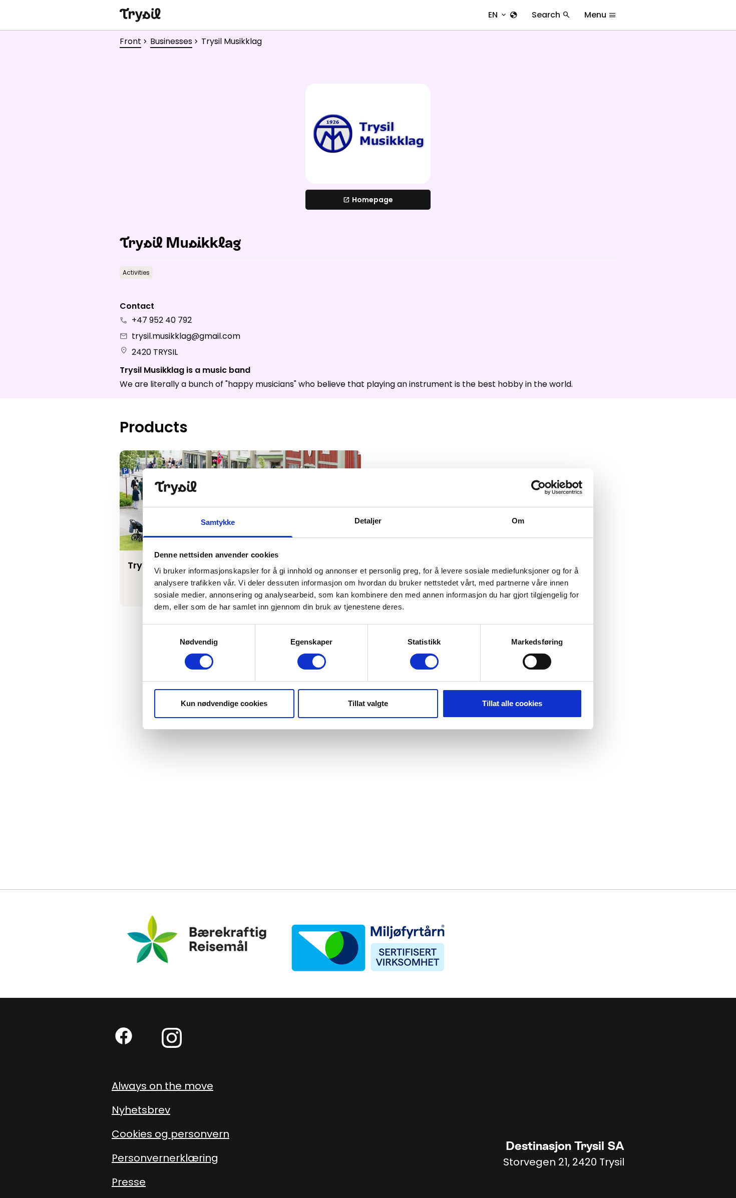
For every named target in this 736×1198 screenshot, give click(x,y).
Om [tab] (518, 520)
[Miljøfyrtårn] (368, 947)
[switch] (311, 662)
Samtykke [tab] (218, 522)
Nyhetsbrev (141, 1110)
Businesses (171, 41)
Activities (136, 272)
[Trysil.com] (140, 15)
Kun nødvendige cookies (224, 703)
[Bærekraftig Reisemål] (197, 939)
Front (130, 41)
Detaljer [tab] (368, 520)
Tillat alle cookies (512, 703)
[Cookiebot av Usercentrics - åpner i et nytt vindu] (538, 487)
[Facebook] (124, 1036)
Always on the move (162, 1086)
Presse (129, 1182)
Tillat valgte (368, 703)
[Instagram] (172, 1038)
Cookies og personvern (170, 1134)
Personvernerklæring (165, 1158)
